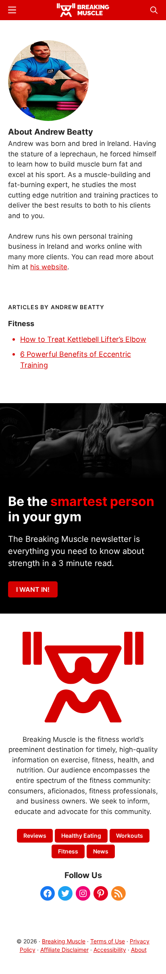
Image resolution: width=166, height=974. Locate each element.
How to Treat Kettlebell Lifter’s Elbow (83, 339)
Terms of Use (107, 941)
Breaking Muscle (63, 941)
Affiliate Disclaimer (64, 949)
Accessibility (109, 949)
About (139, 949)
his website (48, 267)
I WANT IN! (33, 589)
